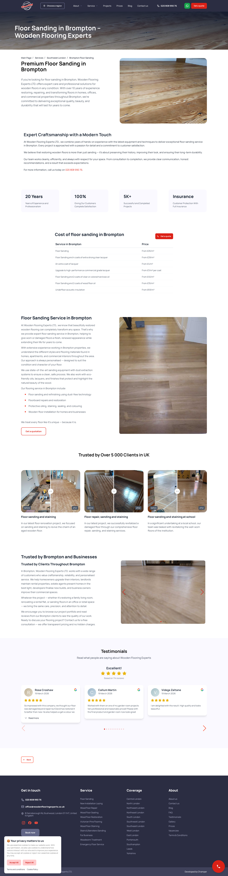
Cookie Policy (32, 869)
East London (133, 835)
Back (29, 759)
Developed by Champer (196, 871)
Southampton (133, 844)
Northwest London (135, 808)
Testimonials (175, 817)
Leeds (129, 849)
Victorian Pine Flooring (91, 821)
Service (91, 5)
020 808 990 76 (73, 169)
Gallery (172, 821)
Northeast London (135, 812)
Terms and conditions (16, 869)
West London (133, 830)
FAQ (171, 812)
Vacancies (174, 830)
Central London (134, 799)
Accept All (14, 862)
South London (133, 817)
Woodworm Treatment (91, 840)
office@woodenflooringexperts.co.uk (45, 806)
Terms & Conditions (178, 835)
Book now (30, 832)
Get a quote (199, 5)
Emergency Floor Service (92, 844)
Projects (107, 5)
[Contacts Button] (218, 866)
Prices (120, 5)
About (76, 5)
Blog (130, 5)
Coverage (134, 790)
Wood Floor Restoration (91, 817)
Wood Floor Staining (89, 826)
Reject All (29, 862)
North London (133, 803)
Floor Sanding (86, 799)
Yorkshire (131, 853)
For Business (86, 835)
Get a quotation (34, 431)
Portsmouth (132, 840)
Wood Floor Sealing (89, 812)
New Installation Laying (91, 803)
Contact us (142, 5)
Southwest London (136, 821)
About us (173, 799)
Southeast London (135, 826)
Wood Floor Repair (88, 808)
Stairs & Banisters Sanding (93, 830)
